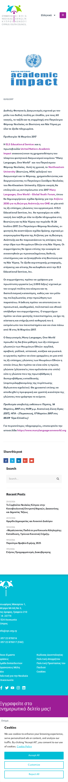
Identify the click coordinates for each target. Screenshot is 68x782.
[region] (34, 752)
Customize (34, 765)
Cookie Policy (24, 746)
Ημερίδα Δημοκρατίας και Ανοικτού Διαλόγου (29, 521)
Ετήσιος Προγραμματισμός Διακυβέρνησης (28, 552)
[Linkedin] (24, 688)
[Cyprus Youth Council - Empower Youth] (14, 15)
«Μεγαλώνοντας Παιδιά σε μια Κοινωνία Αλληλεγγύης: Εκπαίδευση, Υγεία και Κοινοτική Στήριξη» (34, 532)
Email (31, 460)
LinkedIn (18, 460)
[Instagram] (18, 688)
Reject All (34, 774)
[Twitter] (7, 688)
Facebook (5, 460)
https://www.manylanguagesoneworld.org (41, 430)
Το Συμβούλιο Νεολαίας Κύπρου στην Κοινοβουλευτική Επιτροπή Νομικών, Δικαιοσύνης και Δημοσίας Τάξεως (32, 509)
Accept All (34, 755)
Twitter (12, 460)
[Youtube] (12, 688)
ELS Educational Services (20, 144)
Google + (25, 460)
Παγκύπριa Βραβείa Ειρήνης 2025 (23, 543)
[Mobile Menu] (63, 15)
